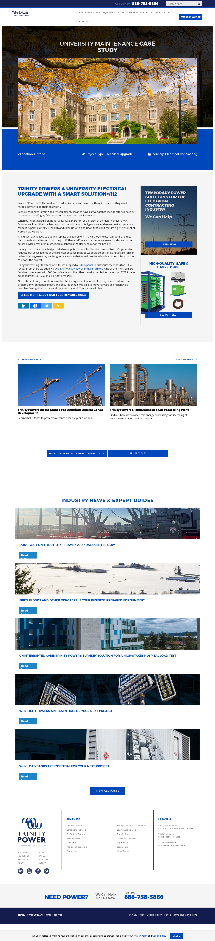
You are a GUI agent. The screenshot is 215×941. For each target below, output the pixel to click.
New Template (73, 838)
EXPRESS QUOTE (191, 17)
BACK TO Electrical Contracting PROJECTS (77, 453)
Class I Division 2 (124, 851)
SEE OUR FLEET (169, 314)
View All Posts (107, 790)
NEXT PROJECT (185, 359)
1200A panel (85, 265)
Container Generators (76, 830)
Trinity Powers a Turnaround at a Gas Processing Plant (149, 410)
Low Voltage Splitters (126, 830)
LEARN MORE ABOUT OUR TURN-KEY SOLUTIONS (53, 295)
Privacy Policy (136, 914)
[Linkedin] (23, 306)
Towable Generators (76, 825)
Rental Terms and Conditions (180, 914)
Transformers (72, 851)
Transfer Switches (125, 834)
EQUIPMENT (24, 852)
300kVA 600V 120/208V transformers (81, 268)
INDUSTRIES (23, 856)
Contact (85, 21)
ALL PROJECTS (138, 453)
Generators (71, 842)
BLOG (41, 852)
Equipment (110, 12)
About (159, 12)
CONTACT (43, 863)
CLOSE (176, 935)
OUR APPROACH (89, 12)
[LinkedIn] (21, 870)
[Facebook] (35, 306)
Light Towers (122, 842)
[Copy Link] (58, 306)
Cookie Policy (154, 914)
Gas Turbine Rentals (76, 834)
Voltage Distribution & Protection (132, 825)
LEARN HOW (169, 244)
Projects (146, 12)
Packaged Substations (77, 847)
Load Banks (122, 847)
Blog (171, 12)
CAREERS (43, 856)
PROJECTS (23, 859)
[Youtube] (29, 870)
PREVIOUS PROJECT (33, 359)
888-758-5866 (145, 3)
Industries (129, 12)
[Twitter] (46, 306)
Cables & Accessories (126, 838)
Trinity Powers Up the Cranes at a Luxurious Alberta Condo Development (60, 411)
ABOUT (21, 863)
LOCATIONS (43, 859)
